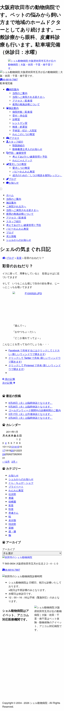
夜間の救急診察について (26, 104)
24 (3, 454)
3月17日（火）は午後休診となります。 (31, 414)
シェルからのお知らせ (21, 479)
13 (12, 446)
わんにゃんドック (22, 160)
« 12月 (6, 461)
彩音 (11, 505)
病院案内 (14, 89)
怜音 (11, 509)
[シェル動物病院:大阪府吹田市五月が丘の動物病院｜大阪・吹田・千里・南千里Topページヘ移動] (3, 258)
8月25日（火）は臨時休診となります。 (31, 403)
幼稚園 (12, 501)
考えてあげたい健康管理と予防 (29, 156)
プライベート (16, 486)
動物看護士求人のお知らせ (27, 149)
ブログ (12, 179)
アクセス (14, 138)
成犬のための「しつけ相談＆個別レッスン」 (37, 175)
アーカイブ (8, 549)
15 (17, 446)
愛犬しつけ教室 (17, 164)
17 (3, 450)
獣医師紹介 (18, 145)
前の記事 (10, 379)
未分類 (12, 520)
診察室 (16, 119)
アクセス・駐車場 (22, 100)
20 (12, 450)
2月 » (14, 461)
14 (15, 446)
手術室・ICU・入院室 (24, 130)
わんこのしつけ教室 (23, 134)
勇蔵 (11, 498)
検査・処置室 (19, 126)
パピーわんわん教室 (23, 171)
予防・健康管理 (17, 153)
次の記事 (7, 383)
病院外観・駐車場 (22, 112)
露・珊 (12, 531)
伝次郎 (12, 494)
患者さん (13, 513)
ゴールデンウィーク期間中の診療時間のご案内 (35, 410)
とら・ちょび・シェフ (21, 483)
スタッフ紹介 (15, 141)
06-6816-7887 (10, 79)
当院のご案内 (19, 93)
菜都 (11, 527)
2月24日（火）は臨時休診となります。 (31, 418)
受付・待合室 (19, 115)
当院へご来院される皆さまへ (28, 97)
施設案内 (14, 108)
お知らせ (14, 182)
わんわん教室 (16, 490)
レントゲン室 (19, 123)
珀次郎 (12, 524)
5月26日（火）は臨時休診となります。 (31, 406)
